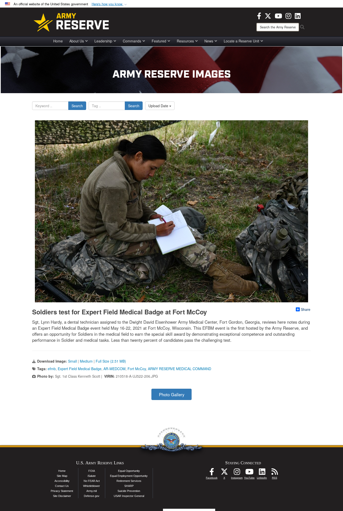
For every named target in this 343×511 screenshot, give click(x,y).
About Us (76, 40)
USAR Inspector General (129, 495)
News (208, 40)
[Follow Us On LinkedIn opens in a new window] (262, 473)
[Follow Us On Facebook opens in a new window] (211, 473)
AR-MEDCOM (114, 368)
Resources (185, 40)
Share (305, 309)
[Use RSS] (274, 473)
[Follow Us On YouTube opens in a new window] (249, 473)
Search (77, 105)
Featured (159, 40)
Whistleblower (91, 485)
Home (58, 40)
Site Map (62, 475)
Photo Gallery (171, 394)
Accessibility (62, 480)
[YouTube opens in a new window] (278, 15)
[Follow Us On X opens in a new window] (224, 473)
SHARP (129, 485)
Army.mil (91, 490)
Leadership (103, 40)
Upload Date (158, 105)
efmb (52, 368)
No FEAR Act (92, 480)
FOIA (91, 470)
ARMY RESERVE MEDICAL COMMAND (179, 368)
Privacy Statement (62, 490)
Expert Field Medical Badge (79, 368)
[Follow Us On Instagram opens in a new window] (237, 473)
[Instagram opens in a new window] (288, 15)
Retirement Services (129, 480)
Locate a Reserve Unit (241, 40)
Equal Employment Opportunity (129, 475)
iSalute (92, 475)
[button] (110, 4)
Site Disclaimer (62, 495)
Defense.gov (91, 495)
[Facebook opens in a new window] (259, 15)
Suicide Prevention (129, 490)
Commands (132, 40)
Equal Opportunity (129, 470)
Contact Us (62, 485)
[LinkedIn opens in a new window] (298, 15)
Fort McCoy (137, 368)
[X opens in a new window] (268, 15)
